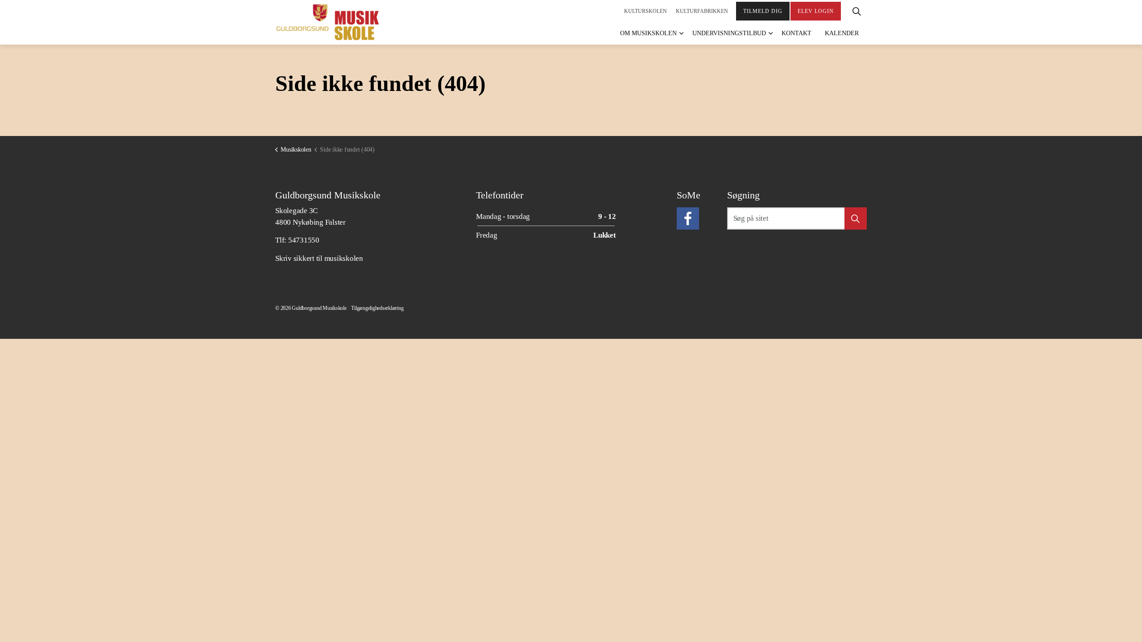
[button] (855, 218)
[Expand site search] (856, 11)
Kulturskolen (645, 11)
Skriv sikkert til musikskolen (319, 258)
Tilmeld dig (762, 11)
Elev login (816, 11)
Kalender (842, 33)
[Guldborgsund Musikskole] (328, 22)
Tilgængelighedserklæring (377, 308)
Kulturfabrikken (702, 11)
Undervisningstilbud (729, 33)
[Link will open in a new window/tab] (688, 218)
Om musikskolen (648, 33)
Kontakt (796, 33)
